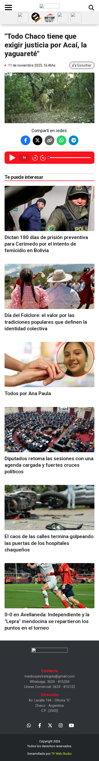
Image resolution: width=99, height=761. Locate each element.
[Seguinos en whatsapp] (29, 725)
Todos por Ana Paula (28, 393)
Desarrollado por (49, 753)
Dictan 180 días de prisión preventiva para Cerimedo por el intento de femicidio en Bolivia (46, 244)
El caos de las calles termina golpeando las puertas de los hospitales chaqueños (49, 543)
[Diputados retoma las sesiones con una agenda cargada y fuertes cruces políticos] (49, 429)
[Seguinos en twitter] (50, 725)
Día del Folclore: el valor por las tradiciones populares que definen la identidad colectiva (46, 322)
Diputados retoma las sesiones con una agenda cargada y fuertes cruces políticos (49, 465)
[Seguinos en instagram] (60, 725)
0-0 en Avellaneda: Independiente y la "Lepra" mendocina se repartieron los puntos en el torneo (47, 621)
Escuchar (84, 65)
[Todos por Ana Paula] (49, 364)
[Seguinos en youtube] (71, 725)
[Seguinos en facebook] (39, 725)
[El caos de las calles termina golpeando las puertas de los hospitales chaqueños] (49, 507)
